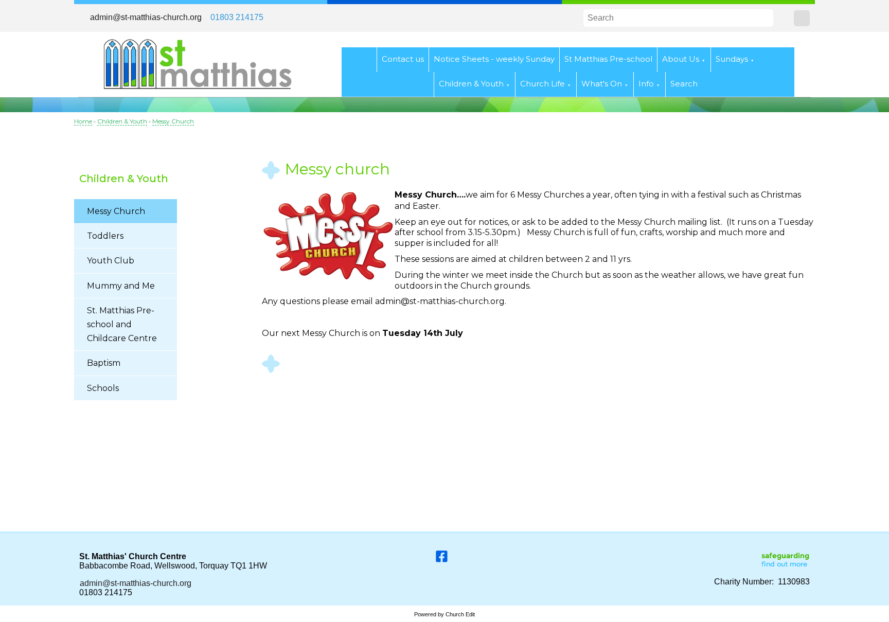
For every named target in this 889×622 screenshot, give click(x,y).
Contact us (403, 59)
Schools (103, 388)
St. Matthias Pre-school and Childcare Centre (122, 324)
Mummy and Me (121, 286)
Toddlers (105, 236)
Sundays (732, 59)
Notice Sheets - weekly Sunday (494, 59)
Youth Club (110, 260)
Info (646, 84)
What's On (601, 84)
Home (83, 121)
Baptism (103, 363)
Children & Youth (471, 84)
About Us (680, 59)
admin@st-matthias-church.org (146, 17)
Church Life (542, 84)
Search (684, 84)
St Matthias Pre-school (608, 59)
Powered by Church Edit (444, 614)
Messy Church (173, 121)
